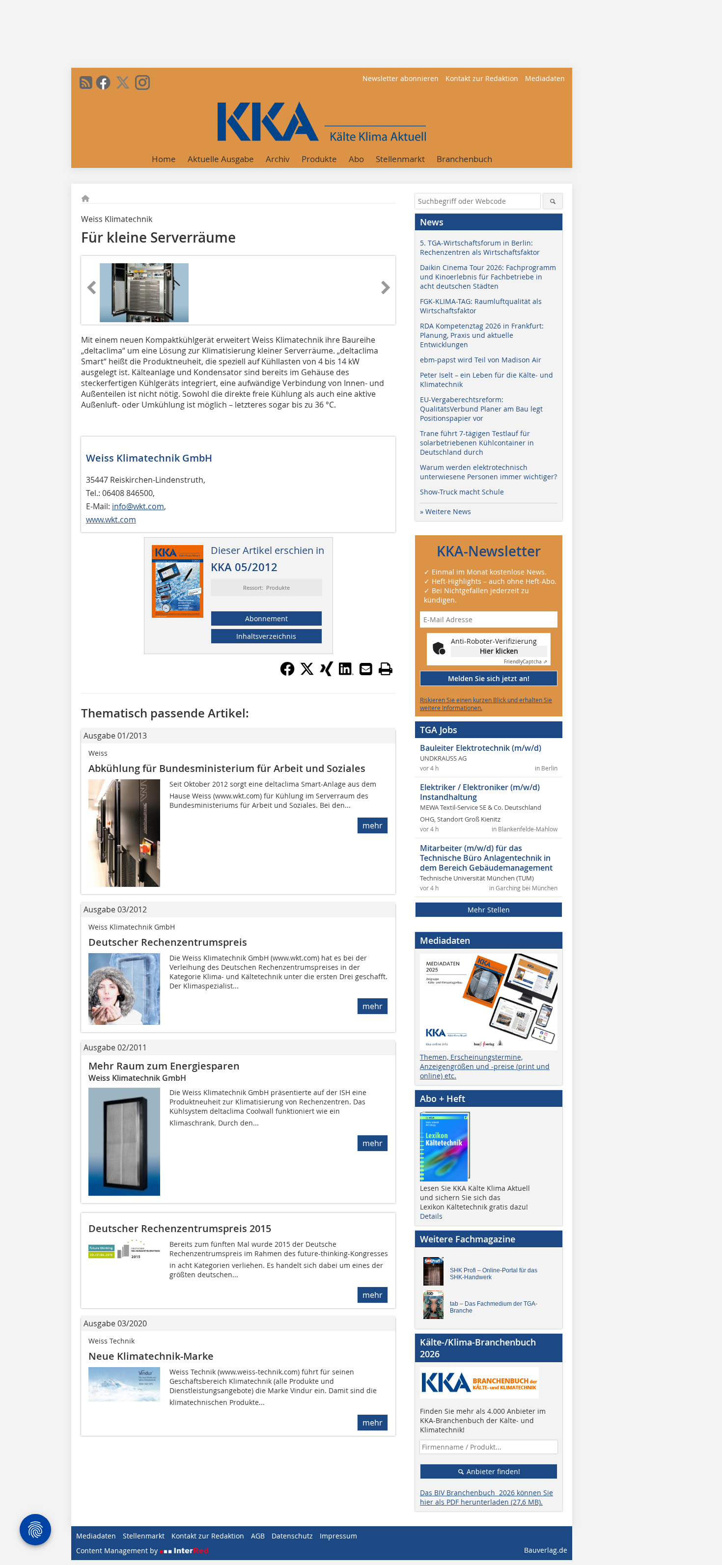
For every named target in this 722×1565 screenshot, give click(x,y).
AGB (258, 1535)
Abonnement (266, 618)
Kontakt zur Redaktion (481, 78)
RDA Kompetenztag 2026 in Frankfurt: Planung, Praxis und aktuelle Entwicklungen (482, 335)
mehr (372, 825)
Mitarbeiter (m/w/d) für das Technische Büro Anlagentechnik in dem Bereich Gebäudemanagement (486, 858)
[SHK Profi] (436, 1273)
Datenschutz (292, 1535)
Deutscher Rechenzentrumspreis (167, 942)
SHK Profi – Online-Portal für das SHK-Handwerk (493, 1274)
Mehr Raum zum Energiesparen (164, 1065)
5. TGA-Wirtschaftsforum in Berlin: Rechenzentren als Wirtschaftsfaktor (480, 247)
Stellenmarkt (400, 159)
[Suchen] (552, 201)
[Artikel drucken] (385, 669)
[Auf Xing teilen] (326, 673)
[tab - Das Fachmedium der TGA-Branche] (436, 1307)
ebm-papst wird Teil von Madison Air (480, 359)
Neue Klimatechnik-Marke (151, 1356)
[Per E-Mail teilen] (366, 669)
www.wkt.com (111, 519)
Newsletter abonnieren (400, 78)
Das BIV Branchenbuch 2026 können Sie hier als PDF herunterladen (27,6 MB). (486, 1497)
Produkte (319, 159)
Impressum (338, 1535)
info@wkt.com (138, 506)
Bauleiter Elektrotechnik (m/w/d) (480, 747)
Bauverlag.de (545, 1550)
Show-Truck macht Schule (462, 491)
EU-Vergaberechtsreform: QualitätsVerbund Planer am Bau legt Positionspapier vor (481, 409)
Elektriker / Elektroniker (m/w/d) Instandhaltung (480, 792)
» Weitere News (445, 511)
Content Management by (118, 1550)
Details (431, 1216)
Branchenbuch (464, 159)
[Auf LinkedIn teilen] (346, 673)
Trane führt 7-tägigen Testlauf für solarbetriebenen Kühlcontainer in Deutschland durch (477, 443)
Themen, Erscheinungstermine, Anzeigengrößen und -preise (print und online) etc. (485, 1066)
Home (164, 159)
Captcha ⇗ (525, 662)
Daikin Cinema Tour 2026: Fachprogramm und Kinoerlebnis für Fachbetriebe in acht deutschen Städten (488, 277)
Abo (356, 159)
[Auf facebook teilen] (287, 673)
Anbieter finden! (492, 1471)
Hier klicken (499, 651)
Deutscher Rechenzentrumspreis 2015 (179, 1228)
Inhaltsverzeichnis (266, 636)
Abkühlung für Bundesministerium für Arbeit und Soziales (226, 768)
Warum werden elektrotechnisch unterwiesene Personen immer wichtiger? (488, 472)
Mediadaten (545, 78)
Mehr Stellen (489, 909)
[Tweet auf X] (307, 673)
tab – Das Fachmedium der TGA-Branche (493, 1307)
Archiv (278, 159)
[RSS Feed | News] (86, 82)
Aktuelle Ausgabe (221, 159)
